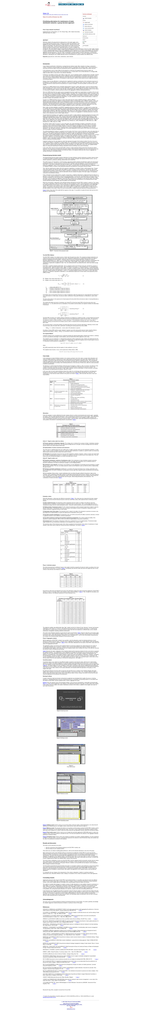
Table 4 (72, 498)
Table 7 (80, 591)
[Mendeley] (83, 41)
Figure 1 (44, 190)
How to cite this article (89, 28)
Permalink (86, 45)
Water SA (46, 13)
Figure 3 (45, 824)
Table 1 (77, 373)
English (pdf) (87, 22)
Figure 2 (45, 682)
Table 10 (45, 651)
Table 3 (60, 477)
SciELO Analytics (88, 18)
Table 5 (83, 525)
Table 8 (79, 632)
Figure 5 (45, 832)
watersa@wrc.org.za (71, 1008)
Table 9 (62, 642)
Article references (88, 26)
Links (80, 910)
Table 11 (45, 665)
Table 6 (63, 568)
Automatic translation (89, 32)
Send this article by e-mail (90, 34)
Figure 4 (45, 828)
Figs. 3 (44, 683)
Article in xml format (89, 24)
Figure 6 (45, 836)
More (85, 41)
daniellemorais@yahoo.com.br (49, 997)
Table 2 (74, 419)
